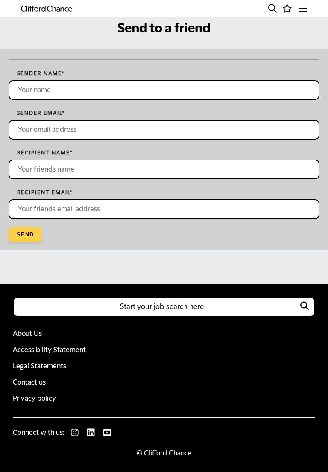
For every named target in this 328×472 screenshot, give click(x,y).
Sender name (40, 73)
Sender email (40, 113)
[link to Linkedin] (91, 432)
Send (25, 234)
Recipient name (45, 152)
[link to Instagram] (75, 432)
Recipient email (45, 192)
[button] (272, 8)
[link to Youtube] (107, 432)
